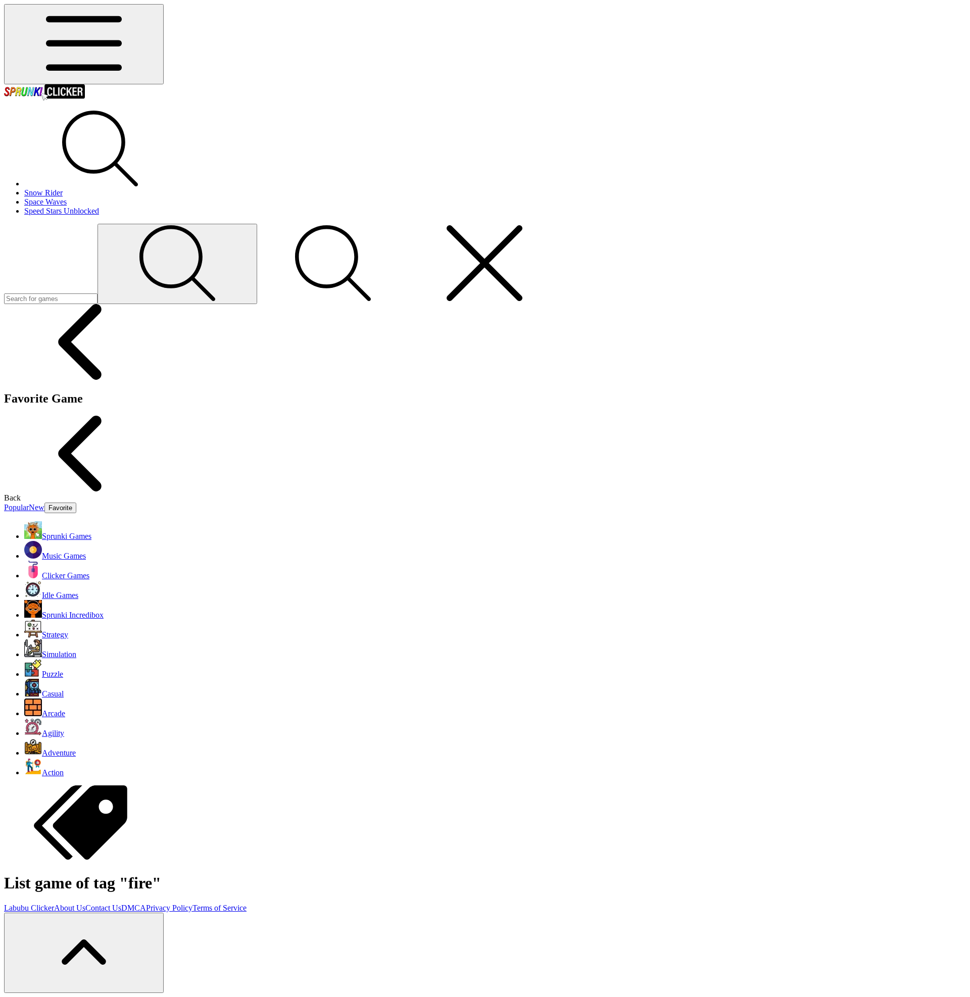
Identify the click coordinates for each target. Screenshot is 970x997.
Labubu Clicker (29, 908)
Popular (16, 507)
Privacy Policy (169, 908)
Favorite (60, 508)
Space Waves (45, 201)
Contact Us (103, 908)
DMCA (133, 908)
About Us (69, 908)
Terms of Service (219, 908)
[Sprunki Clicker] (44, 97)
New (36, 507)
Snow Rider (43, 192)
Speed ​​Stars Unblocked (61, 211)
